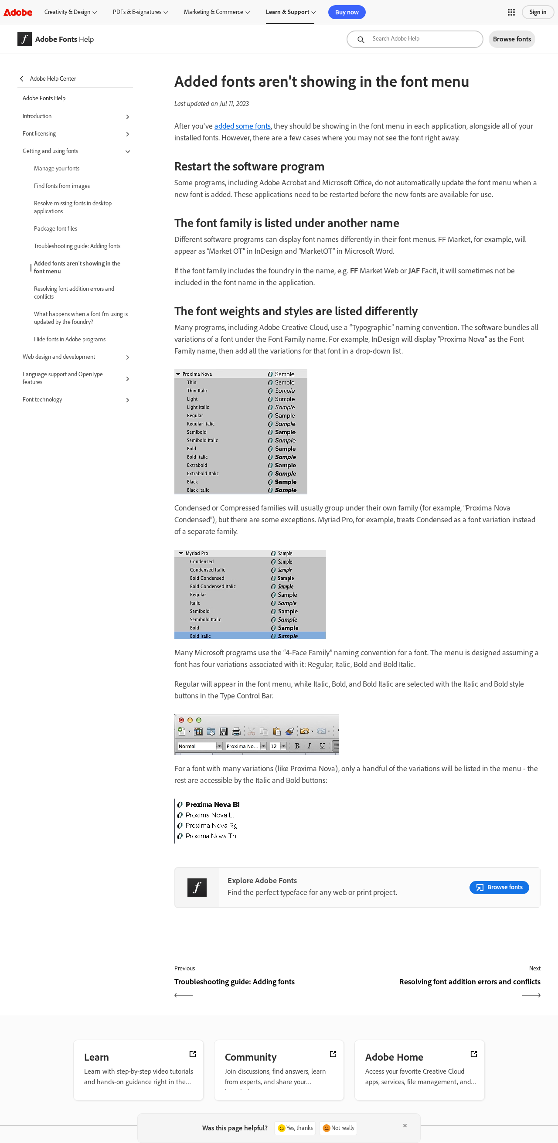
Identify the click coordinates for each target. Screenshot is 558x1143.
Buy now (347, 12)
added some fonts (242, 126)
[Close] (405, 1126)
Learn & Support (287, 12)
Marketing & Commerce (213, 12)
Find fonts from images (62, 186)
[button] (511, 12)
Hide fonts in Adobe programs (69, 339)
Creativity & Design (67, 12)
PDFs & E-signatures (137, 12)
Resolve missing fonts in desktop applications (73, 207)
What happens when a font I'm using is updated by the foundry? (81, 318)
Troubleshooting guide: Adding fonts (77, 246)
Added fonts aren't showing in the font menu (77, 267)
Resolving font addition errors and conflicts (74, 292)
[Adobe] (18, 12)
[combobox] (415, 39)
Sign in (538, 12)
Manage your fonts (56, 168)
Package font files (55, 228)
